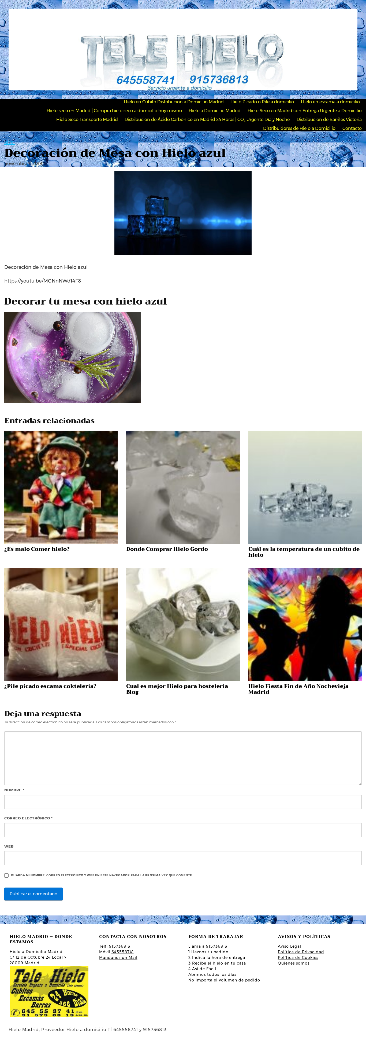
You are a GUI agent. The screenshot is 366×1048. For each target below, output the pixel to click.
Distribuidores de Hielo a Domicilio (299, 128)
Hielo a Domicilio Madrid (215, 110)
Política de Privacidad (301, 952)
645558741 (122, 952)
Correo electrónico (28, 818)
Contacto (352, 128)
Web (9, 846)
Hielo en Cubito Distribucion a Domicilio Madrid (174, 101)
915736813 (119, 946)
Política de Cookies (298, 957)
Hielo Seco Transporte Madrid (87, 119)
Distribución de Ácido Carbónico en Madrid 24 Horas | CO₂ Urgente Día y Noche (207, 119)
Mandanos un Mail (118, 957)
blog (9, 142)
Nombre (14, 790)
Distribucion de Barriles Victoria (329, 119)
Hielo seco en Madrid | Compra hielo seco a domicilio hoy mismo (114, 110)
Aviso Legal (289, 946)
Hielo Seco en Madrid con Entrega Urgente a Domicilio (305, 110)
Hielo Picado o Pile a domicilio (262, 101)
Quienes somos (293, 963)
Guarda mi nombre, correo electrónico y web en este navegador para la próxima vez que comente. (102, 875)
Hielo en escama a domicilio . (331, 101)
